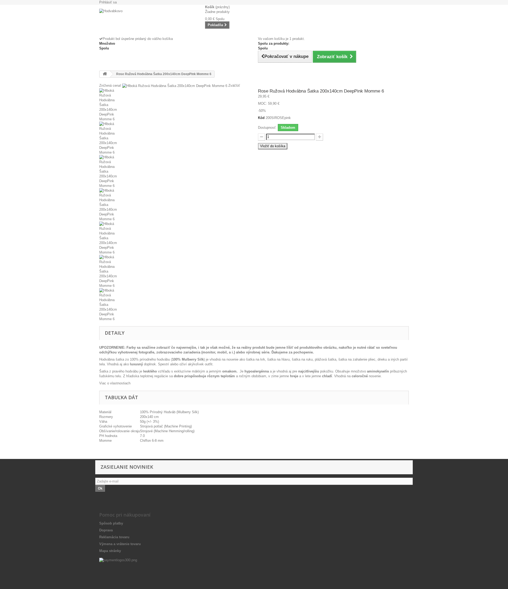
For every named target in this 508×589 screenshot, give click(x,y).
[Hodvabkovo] (148, 21)
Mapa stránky (110, 551)
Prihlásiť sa (108, 2)
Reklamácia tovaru (114, 537)
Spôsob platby (111, 523)
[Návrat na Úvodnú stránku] (105, 74)
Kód (261, 118)
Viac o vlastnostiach (114, 383)
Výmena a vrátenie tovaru (120, 544)
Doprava (106, 530)
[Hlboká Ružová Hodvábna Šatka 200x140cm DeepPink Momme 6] (174, 105)
